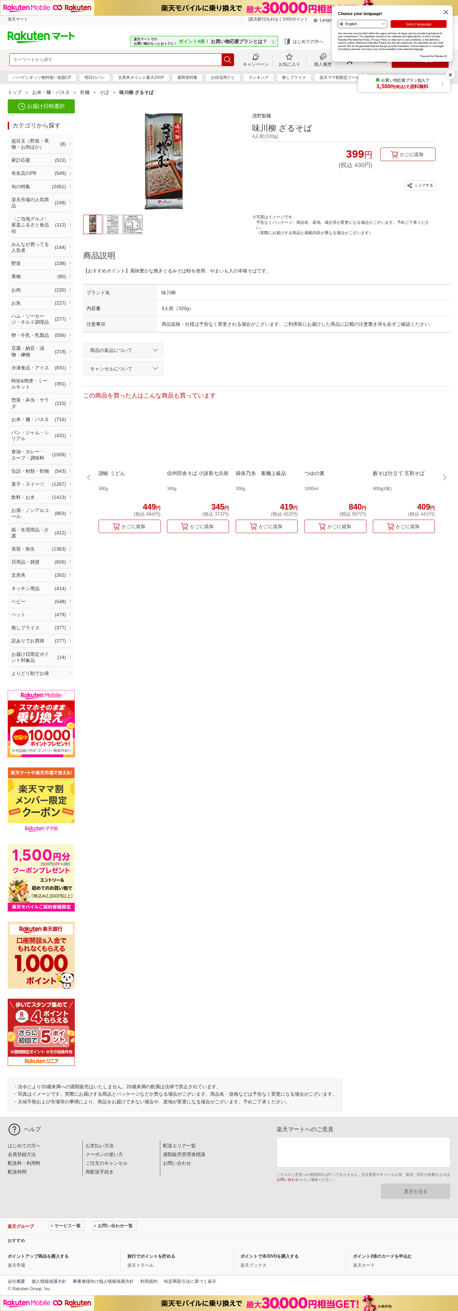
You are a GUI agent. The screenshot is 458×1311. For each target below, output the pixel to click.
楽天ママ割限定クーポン (342, 77)
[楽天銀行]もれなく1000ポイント (278, 19)
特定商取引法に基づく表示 (190, 1281)
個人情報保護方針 (49, 1281)
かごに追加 (411, 154)
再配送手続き (99, 1171)
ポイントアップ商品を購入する (38, 1256)
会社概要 (16, 1281)
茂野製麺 (261, 115)
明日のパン (94, 77)
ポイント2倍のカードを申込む (382, 1256)
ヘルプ (32, 1129)
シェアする (423, 185)
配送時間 (17, 1171)
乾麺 (85, 92)
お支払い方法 (99, 1145)
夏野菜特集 (187, 77)
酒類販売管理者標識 (184, 1154)
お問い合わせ (177, 1163)
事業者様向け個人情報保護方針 (103, 1281)
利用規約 (149, 1281)
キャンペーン (256, 64)
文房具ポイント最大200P (141, 77)
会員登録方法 (22, 1154)
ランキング (258, 77)
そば (104, 92)
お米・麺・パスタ (51, 92)
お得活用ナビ (223, 77)
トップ (15, 92)
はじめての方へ (308, 41)
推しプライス (294, 77)
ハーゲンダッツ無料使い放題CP (42, 77)
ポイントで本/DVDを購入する (269, 1256)
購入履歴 (323, 64)
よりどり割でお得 (30, 673)
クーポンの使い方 (104, 1154)
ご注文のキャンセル (106, 1163)
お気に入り (289, 64)
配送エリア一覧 (179, 1145)
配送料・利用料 (24, 1163)
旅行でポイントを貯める (151, 1256)
